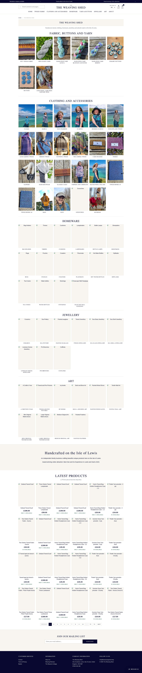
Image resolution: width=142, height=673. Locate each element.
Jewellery (98, 11)
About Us (47, 659)
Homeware (73, 11)
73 (90, 624)
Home (30, 11)
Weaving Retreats (50, 661)
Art (105, 11)
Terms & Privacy (22, 661)
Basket (20, 664)
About (111, 11)
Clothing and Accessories (57, 11)
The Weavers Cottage (51, 664)
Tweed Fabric (39, 11)
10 (83, 624)
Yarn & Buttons (86, 11)
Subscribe (90, 641)
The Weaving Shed (71, 7)
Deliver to (113, 5)
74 (94, 624)
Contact (20, 659)
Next (99, 624)
